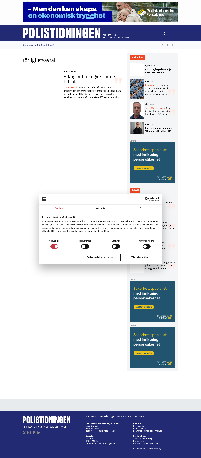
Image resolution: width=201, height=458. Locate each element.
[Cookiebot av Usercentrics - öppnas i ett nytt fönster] (147, 199)
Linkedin (177, 45)
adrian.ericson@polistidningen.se (100, 444)
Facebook (172, 45)
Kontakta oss (29, 45)
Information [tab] (100, 208)
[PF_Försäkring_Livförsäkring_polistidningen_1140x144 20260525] (100, 12)
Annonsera (139, 416)
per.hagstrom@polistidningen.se (147, 431)
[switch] (85, 246)
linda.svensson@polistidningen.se (100, 431)
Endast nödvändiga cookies (100, 257)
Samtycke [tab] (59, 208)
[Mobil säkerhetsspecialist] (152, 162)
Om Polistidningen (46, 45)
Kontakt (90, 416)
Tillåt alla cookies (139, 257)
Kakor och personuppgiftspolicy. (147, 449)
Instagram (167, 45)
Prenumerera (124, 416)
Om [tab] (141, 208)
